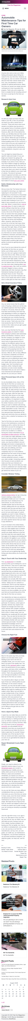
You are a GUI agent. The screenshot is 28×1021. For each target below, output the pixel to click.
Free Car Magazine (8, 29)
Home (3, 15)
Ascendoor (20, 1017)
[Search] (25, 8)
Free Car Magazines (14, 5)
